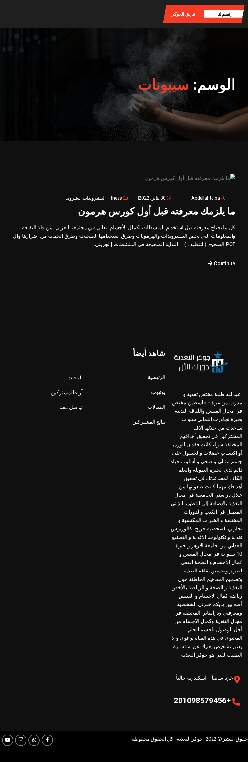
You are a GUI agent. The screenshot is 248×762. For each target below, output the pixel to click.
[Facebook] (47, 740)
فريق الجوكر (183, 13)
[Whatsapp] (34, 740)
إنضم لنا (224, 13)
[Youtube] (7, 740)
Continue (223, 263)
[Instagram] (20, 740)
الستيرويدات (94, 198)
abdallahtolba (205, 198)
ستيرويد (73, 198)
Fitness (115, 198)
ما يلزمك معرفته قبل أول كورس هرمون (156, 211)
